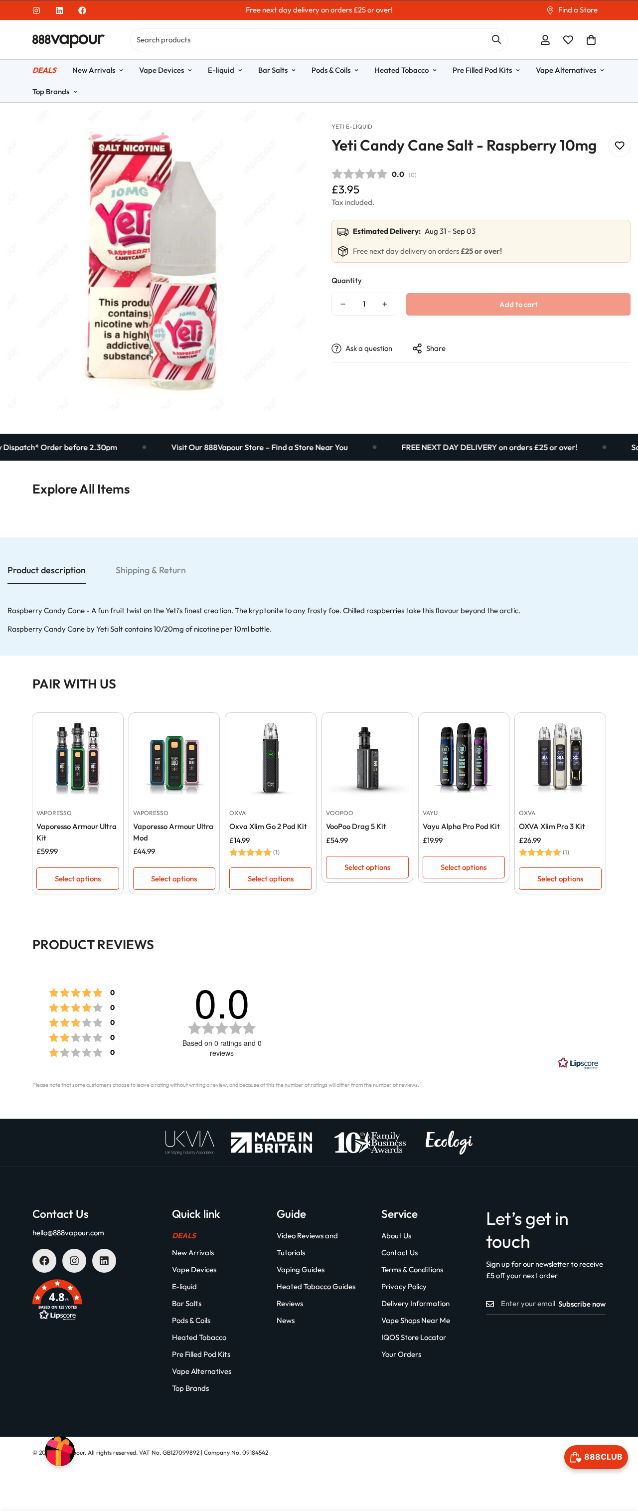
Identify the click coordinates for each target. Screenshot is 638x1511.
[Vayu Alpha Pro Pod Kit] (464, 758)
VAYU (430, 813)
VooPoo (339, 813)
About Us (396, 1235)
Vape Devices (161, 70)
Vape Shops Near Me (415, 1320)
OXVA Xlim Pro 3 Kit (552, 826)
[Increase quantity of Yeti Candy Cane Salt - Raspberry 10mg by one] (385, 304)
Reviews (290, 1303)
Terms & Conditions (412, 1269)
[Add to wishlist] (619, 146)
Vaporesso (54, 813)
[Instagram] (36, 10)
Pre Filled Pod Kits (482, 70)
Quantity (346, 280)
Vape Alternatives (566, 70)
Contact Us (399, 1252)
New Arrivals (93, 70)
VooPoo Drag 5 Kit (356, 826)
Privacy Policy (404, 1286)
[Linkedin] (59, 10)
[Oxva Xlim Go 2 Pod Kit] (270, 758)
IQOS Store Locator (413, 1337)
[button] (591, 39)
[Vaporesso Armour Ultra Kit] (77, 758)
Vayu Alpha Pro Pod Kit (461, 826)
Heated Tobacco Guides (316, 1286)
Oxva (237, 813)
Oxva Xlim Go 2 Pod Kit (268, 826)
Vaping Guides (300, 1269)
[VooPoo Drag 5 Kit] (367, 758)
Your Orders (401, 1354)
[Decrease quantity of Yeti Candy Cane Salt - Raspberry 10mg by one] (343, 304)
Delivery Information (415, 1303)
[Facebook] (82, 10)
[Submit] (496, 39)
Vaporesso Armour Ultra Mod (173, 832)
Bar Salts (273, 70)
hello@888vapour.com (68, 1232)
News (286, 1320)
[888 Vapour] (68, 40)
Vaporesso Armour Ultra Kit (76, 832)
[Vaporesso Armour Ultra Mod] (174, 758)
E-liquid (221, 70)
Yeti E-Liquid (351, 126)
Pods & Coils (331, 70)
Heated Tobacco (401, 70)
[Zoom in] (285, 132)
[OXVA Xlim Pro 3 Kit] (560, 758)
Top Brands (50, 91)
